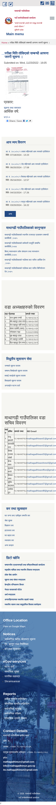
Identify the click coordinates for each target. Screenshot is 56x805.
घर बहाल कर (10, 535)
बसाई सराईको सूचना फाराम (15, 375)
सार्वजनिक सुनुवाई (13, 708)
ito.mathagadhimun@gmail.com (20, 769)
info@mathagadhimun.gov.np (19, 765)
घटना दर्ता (9, 666)
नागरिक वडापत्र (12, 676)
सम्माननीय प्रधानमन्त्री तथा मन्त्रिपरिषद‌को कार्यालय (25, 565)
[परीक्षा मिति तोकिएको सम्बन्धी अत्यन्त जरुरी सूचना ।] (17, 82)
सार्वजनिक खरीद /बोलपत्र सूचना (20, 639)
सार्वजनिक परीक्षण (13, 713)
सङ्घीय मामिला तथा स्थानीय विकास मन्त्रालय (22, 569)
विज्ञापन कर (9, 525)
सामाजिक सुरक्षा (12, 671)
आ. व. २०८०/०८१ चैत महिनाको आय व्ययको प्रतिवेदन (27, 189)
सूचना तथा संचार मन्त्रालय (15, 579)
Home (4, 42)
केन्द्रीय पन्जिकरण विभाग (14, 584)
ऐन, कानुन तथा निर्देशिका (16, 644)
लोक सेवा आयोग (11, 574)
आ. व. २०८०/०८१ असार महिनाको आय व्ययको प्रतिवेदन (28, 151)
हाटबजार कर (10, 530)
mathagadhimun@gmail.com (18, 761)
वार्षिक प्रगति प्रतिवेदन (15, 699)
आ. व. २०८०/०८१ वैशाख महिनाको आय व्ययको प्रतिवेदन (28, 176)
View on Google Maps (14, 626)
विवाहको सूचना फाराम (13, 380)
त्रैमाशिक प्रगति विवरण (16, 718)
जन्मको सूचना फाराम (12, 365)
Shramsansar (12, 681)
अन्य (10, 214)
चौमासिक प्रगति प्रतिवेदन (17, 703)
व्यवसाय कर (9, 540)
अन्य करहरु (9, 545)
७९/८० (7, 117)
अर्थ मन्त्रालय (10, 594)
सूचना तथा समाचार (12, 107)
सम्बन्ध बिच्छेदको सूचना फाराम (16, 370)
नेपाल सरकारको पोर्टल (13, 589)
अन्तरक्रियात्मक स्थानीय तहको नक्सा (19, 599)
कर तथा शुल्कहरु (13, 648)
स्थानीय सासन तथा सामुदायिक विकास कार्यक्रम (23, 604)
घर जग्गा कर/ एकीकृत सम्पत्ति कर (17, 515)
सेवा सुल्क (8, 520)
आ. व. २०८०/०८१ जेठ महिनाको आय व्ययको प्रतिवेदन (27, 164)
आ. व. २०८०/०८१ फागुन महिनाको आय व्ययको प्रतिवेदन (28, 201)
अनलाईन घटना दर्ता (12, 385)
